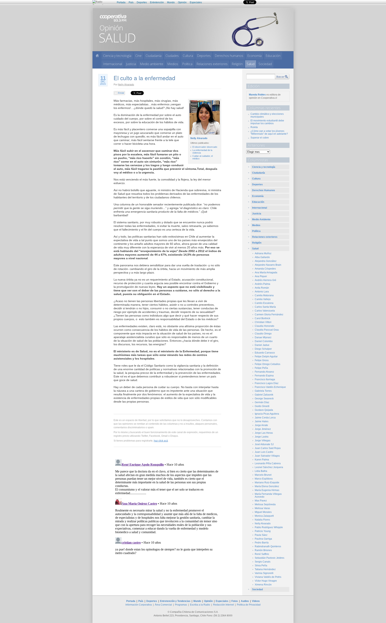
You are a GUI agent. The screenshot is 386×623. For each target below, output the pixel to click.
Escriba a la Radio (200, 604)
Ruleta (254, 127)
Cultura (188, 55)
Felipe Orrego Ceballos (267, 364)
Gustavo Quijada (264, 410)
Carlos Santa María (265, 306)
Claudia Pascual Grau (267, 329)
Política (187, 64)
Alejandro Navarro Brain (268, 264)
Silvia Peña (261, 565)
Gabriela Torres (263, 390)
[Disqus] (167, 508)
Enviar (121, 93)
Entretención (157, 2)
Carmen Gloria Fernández (269, 314)
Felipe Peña (261, 368)
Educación (273, 55)
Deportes (142, 2)
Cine (138, 55)
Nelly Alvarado (126, 84)
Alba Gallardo (262, 257)
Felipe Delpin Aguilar (266, 356)
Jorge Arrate (261, 425)
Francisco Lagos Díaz (266, 383)
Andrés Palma (262, 284)
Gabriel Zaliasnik (264, 394)
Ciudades (172, 55)
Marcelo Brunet (263, 474)
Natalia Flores (262, 519)
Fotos (234, 601)
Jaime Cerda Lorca (265, 417)
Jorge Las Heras (264, 432)
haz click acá (161, 440)
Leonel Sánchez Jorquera (269, 467)
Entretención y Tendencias (175, 601)
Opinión (182, 2)
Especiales (196, 2)
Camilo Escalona (264, 303)
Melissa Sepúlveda (265, 504)
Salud (251, 64)
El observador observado (204, 147)
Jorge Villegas (262, 440)
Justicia (131, 64)
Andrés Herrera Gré (265, 280)
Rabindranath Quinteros (268, 546)
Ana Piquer (261, 276)
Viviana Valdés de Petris (268, 577)
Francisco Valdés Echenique (270, 387)
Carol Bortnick (262, 318)
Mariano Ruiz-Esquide (267, 482)
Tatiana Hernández (265, 569)
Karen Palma (262, 459)
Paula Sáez (261, 535)
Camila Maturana (264, 295)
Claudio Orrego (263, 333)
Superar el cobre (259, 137)
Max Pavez (261, 500)
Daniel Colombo (264, 341)
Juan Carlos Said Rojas (268, 448)
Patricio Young (263, 531)
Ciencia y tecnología (117, 55)
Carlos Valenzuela (265, 310)
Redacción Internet (223, 604)
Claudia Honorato (264, 326)
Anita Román (262, 287)
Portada (121, 2)
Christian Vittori (263, 322)
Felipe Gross (262, 360)
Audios (245, 601)
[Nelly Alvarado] (204, 134)
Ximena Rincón (263, 584)
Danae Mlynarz (263, 337)
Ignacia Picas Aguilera (267, 413)
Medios (172, 64)
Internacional (112, 64)
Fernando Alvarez (264, 371)
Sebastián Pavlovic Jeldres (269, 557)
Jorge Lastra (261, 436)
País (131, 2)
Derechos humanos (229, 55)
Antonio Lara (262, 291)
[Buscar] (282, 76)
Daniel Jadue (262, 345)
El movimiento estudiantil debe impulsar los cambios (267, 122)
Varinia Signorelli (264, 573)
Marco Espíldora (264, 478)
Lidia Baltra (261, 471)
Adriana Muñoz (263, 253)
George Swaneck (264, 398)
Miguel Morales (263, 512)
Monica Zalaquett (264, 515)
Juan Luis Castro (264, 452)
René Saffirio (262, 554)
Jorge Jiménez (263, 429)
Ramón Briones (263, 550)
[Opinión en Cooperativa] (193, 29)
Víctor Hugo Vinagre (266, 580)
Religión (237, 64)
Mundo (171, 2)
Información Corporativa (138, 604)
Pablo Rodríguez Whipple (269, 527)
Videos (256, 601)
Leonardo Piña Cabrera (268, 463)
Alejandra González (265, 261)
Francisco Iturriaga (265, 379)
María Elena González (267, 486)
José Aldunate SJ (264, 444)
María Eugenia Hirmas (267, 490)
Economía (254, 55)
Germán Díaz (262, 402)
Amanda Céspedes (265, 268)
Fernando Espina (264, 375)
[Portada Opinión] (97, 55)
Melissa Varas (262, 508)
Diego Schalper (263, 348)
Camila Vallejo (263, 299)
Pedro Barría (262, 542)
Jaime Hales (261, 421)
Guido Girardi (262, 406)
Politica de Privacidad (249, 604)
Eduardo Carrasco (265, 352)
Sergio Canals (262, 561)
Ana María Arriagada (266, 272)
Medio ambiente (151, 64)
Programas (181, 604)
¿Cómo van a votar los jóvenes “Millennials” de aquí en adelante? (269, 132)
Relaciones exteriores (212, 64)
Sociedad (265, 64)
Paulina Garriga (263, 538)
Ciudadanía (153, 55)
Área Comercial (163, 604)
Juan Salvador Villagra (267, 455)
